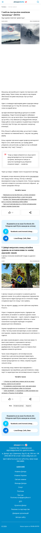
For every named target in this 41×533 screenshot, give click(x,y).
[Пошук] (38, 2)
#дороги (28, 406)
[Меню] (3, 2)
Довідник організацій (20, 513)
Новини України (20, 475)
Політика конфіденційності (20, 497)
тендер (15, 305)
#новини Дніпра (19, 406)
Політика (20, 491)
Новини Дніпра (20, 471)
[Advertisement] (20, 67)
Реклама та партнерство (20, 509)
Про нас (20, 495)
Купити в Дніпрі (20, 505)
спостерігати (34, 176)
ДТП (20, 501)
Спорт (20, 487)
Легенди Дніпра (20, 483)
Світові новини (20, 479)
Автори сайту (21, 517)
